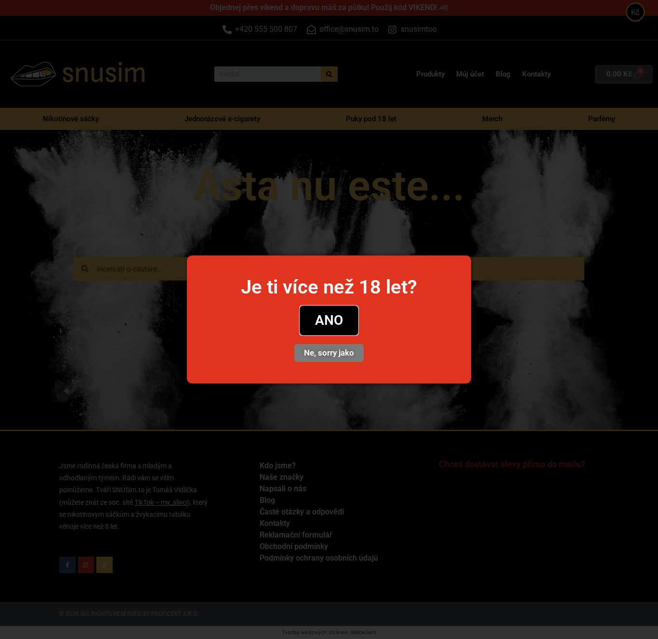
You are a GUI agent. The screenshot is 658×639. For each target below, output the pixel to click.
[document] (329, 319)
